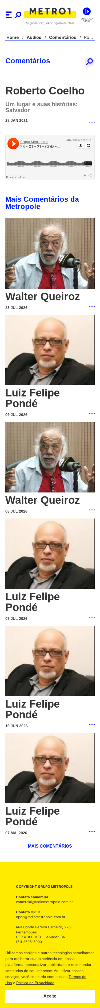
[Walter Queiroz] (50, 254)
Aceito (50, 996)
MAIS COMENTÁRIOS (50, 805)
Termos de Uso (30, 983)
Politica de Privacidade (67, 983)
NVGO (42, 910)
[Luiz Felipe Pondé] (50, 351)
